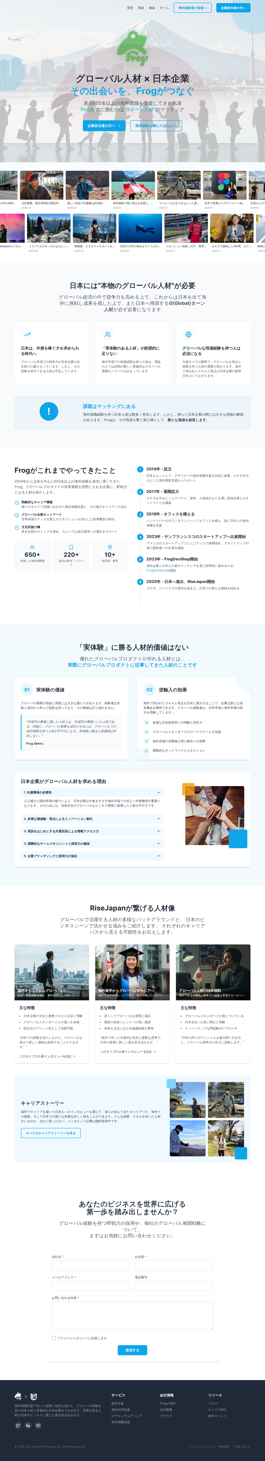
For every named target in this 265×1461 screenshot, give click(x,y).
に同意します (82, 1338)
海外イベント (217, 1416)
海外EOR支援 (120, 1410)
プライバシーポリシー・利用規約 (209, 1446)
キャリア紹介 (217, 1410)
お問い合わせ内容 (65, 1298)
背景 (130, 8)
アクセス (166, 1416)
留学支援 (117, 1403)
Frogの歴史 (168, 1403)
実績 (141, 8)
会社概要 (166, 1410)
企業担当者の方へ (233, 8)
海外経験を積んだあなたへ (156, 126)
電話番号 (141, 1277)
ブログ (212, 1403)
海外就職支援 (120, 1422)
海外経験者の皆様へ (193, 8)
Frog (86, 109)
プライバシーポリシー (72, 1338)
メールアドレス (64, 1277)
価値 (152, 8)
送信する (132, 1350)
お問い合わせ (242, 1446)
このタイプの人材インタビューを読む (45, 1056)
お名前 (140, 1257)
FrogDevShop (156, 570)
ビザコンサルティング (126, 1416)
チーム (164, 8)
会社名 (57, 1257)
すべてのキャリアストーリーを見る (51, 1133)
